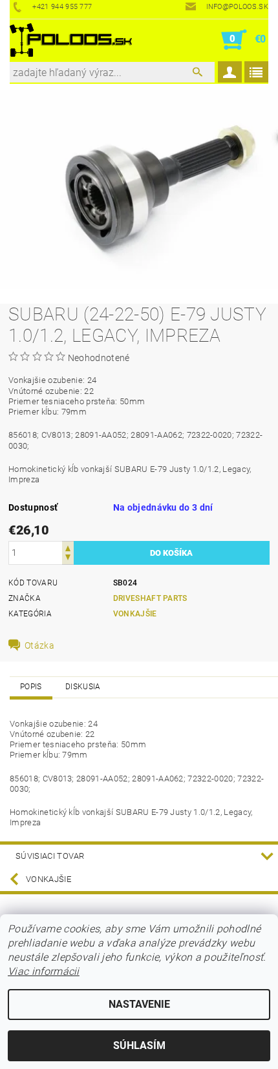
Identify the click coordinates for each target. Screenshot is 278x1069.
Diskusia (83, 686)
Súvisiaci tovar (50, 856)
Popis (31, 686)
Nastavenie (139, 1004)
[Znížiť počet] (68, 559)
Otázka (39, 645)
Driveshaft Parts (150, 598)
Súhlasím (139, 1045)
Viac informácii (44, 971)
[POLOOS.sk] (71, 40)
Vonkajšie (135, 613)
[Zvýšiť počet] (68, 547)
